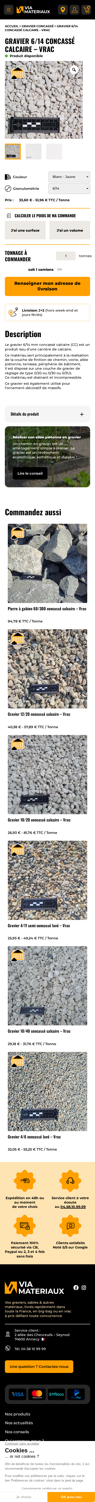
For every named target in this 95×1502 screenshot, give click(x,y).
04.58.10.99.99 (73, 1207)
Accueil (12, 26)
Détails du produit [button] (25, 414)
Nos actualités (19, 1423)
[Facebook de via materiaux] (76, 1288)
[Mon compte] (74, 10)
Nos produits (17, 1414)
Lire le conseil (30, 473)
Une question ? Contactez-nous (39, 1366)
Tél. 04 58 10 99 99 (30, 1349)
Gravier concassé (38, 26)
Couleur (20, 177)
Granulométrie (26, 188)
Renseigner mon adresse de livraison (47, 286)
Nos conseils (17, 1432)
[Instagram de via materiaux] (84, 1288)
